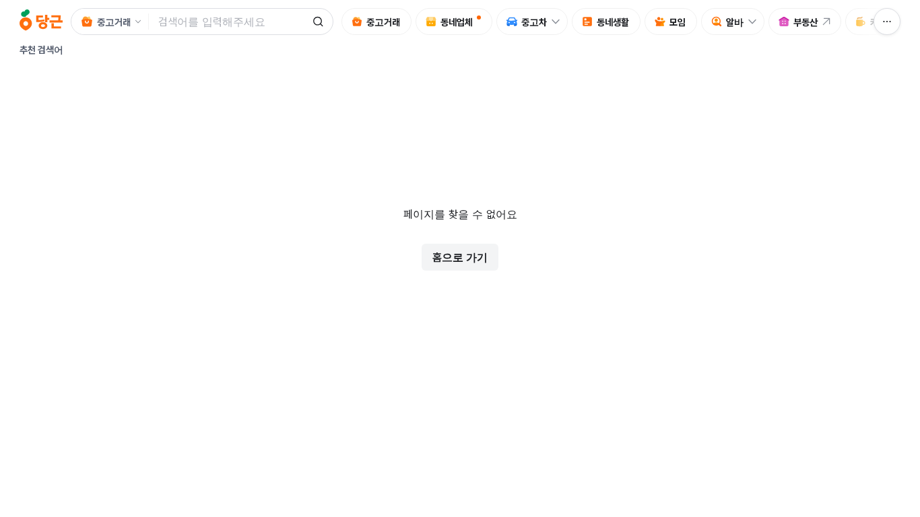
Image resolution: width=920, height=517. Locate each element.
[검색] (317, 21)
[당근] (41, 21)
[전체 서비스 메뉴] (887, 21)
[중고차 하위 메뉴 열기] (559, 21)
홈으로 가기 (460, 257)
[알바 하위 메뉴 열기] (756, 21)
